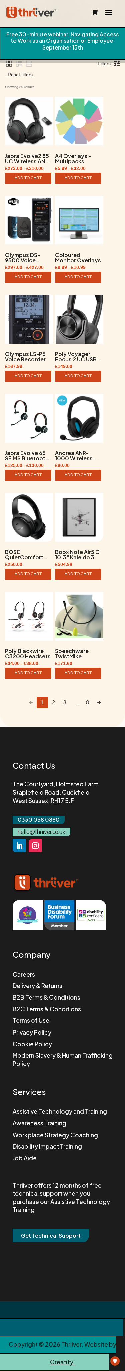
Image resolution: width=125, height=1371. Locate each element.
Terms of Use (31, 1020)
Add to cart (28, 178)
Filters (104, 63)
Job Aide (25, 1158)
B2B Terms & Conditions (46, 997)
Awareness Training (39, 1123)
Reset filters (20, 74)
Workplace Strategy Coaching (55, 1135)
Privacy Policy (32, 1032)
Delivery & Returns (37, 985)
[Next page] (99, 702)
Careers (24, 974)
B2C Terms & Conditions (47, 1009)
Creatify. (62, 1362)
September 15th (62, 47)
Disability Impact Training (47, 1146)
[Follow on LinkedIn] (19, 845)
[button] (9, 64)
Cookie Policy (32, 1044)
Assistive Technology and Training (60, 1111)
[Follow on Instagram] (35, 845)
